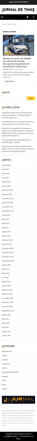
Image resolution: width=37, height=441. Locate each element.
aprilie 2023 (6, 331)
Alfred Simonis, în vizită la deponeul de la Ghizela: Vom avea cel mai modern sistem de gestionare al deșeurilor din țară (18, 148)
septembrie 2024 (8, 261)
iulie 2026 (5, 169)
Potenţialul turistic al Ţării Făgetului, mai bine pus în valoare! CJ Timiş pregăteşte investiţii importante (17, 115)
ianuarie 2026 (7, 194)
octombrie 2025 (7, 207)
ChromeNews (24, 436)
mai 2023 (5, 327)
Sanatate (5, 376)
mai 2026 (5, 178)
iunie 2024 (5, 273)
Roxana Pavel (8, 69)
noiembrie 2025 (7, 203)
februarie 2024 (7, 290)
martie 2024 (6, 286)
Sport (4, 385)
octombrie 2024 (7, 257)
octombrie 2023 (7, 306)
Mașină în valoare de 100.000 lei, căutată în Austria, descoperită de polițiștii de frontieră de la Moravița (18, 45)
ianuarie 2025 (7, 244)
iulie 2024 (5, 269)
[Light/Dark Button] (28, 17)
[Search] (33, 17)
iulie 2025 (5, 219)
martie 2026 (6, 186)
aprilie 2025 (6, 232)
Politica (4, 368)
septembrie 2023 (8, 311)
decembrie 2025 (8, 198)
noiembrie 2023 (7, 302)
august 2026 (6, 165)
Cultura (4, 356)
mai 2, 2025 (19, 69)
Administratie (7, 351)
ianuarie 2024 (7, 294)
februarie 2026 (7, 190)
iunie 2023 (5, 323)
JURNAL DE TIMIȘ (18, 9)
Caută (6, 92)
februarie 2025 (7, 240)
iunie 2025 (5, 223)
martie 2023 (6, 336)
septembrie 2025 (8, 211)
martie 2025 (6, 236)
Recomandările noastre (10, 372)
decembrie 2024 (8, 248)
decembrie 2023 (8, 298)
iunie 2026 (5, 173)
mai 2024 (5, 277)
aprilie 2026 (6, 182)
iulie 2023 (5, 319)
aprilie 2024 (6, 281)
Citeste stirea (9, 81)
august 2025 (6, 215)
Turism (4, 389)
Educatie (5, 360)
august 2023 (6, 315)
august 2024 (6, 265)
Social (4, 380)
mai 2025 (5, 228)
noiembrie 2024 (7, 252)
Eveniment (7, 53)
